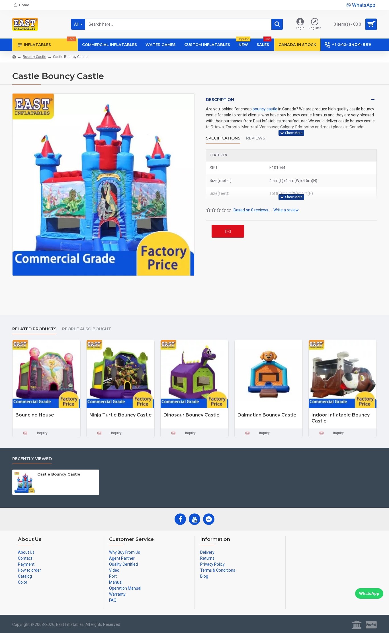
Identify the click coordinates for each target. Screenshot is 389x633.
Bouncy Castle (34, 56)
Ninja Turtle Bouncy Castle (120, 415)
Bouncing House (34, 415)
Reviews (255, 138)
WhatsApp (369, 593)
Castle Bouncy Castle (58, 474)
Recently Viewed (32, 458)
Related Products (34, 329)
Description (220, 99)
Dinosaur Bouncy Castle (191, 415)
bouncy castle (265, 109)
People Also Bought (86, 329)
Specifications (223, 138)
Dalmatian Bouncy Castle (267, 415)
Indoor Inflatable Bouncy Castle (341, 418)
